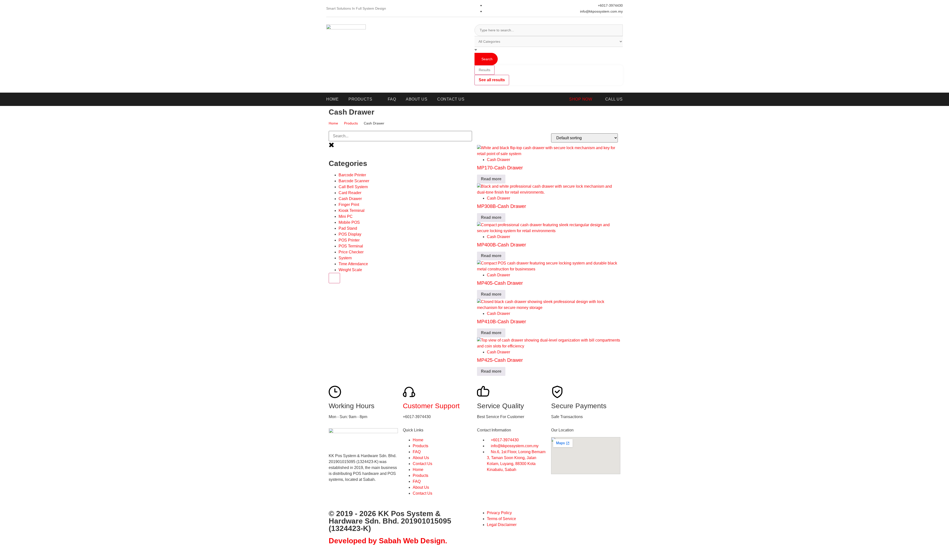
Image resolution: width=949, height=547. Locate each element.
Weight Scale (350, 270)
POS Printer (349, 240)
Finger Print (349, 205)
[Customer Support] (409, 392)
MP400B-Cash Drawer (501, 244)
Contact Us (422, 464)
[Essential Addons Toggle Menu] (334, 278)
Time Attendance (353, 264)
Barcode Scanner (354, 181)
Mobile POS (349, 222)
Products (351, 123)
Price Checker (351, 252)
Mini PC (346, 216)
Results (484, 70)
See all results (492, 80)
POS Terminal (351, 246)
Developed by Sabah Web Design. (388, 541)
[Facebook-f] (335, 497)
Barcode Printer (352, 175)
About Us (421, 458)
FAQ (417, 452)
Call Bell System (353, 187)
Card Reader (350, 193)
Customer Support (431, 406)
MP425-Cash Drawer (500, 360)
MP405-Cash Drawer (500, 283)
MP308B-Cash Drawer (501, 206)
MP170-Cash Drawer (500, 167)
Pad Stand (348, 228)
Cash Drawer (350, 199)
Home (333, 123)
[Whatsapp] (348, 497)
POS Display (350, 234)
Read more (491, 179)
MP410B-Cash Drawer (501, 321)
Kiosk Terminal (352, 210)
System (345, 258)
